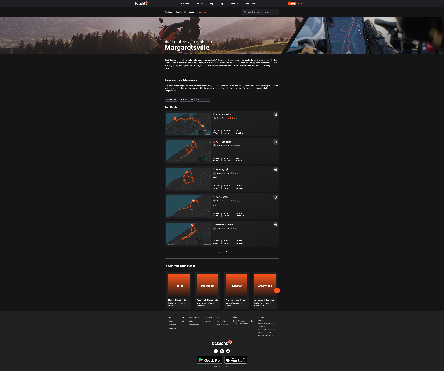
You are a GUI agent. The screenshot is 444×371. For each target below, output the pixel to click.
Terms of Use (221, 321)
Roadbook (233, 4)
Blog (221, 4)
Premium (185, 4)
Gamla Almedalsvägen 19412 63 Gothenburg (243, 322)
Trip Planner (249, 4)
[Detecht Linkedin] (216, 351)
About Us (199, 4)
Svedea (208, 321)
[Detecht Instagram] (222, 351)
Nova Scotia (189, 12)
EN (306, 4)
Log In (300, 4)
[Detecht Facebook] (228, 351)
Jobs (191, 321)
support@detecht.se (266, 323)
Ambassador (194, 325)
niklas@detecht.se (265, 335)
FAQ (182, 321)
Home (170, 321)
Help (211, 4)
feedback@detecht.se (267, 329)
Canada (179, 12)
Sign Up (292, 4)
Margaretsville (202, 12)
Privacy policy (222, 325)
